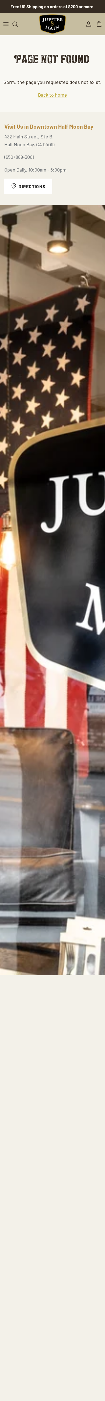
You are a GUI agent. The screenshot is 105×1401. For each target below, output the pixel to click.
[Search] (18, 24)
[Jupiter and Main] (52, 24)
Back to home (52, 95)
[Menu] (6, 24)
